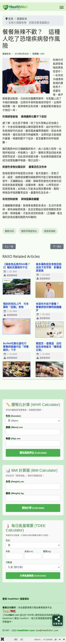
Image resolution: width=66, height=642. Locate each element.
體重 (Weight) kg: (15, 493)
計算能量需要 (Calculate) (33, 575)
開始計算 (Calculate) (33, 507)
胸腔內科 (9, 231)
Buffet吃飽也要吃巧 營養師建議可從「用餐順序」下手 (16, 347)
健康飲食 (6, 53)
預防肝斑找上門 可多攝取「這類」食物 (16, 305)
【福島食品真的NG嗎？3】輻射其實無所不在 (16, 265)
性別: (8, 540)
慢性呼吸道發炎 (29, 231)
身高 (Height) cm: (15, 481)
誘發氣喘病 (49, 231)
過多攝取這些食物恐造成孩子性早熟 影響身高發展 (49, 267)
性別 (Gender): (13, 416)
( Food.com (11, 614)
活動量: (9, 562)
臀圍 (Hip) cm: (13, 438)
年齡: (8, 551)
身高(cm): (29, 551)
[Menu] (62, 7)
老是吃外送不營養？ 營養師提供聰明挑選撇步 (49, 307)
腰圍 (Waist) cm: (14, 427)
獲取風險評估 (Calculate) (33, 452)
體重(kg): (47, 551)
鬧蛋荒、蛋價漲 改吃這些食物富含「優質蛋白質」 (49, 347)
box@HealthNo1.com (47, 630)
